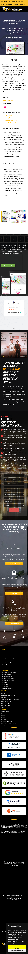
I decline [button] (17, 948)
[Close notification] (25, 3)
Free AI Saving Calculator (6, 688)
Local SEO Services (5, 654)
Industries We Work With (6, 721)
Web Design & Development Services (9, 662)
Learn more (22, 4)
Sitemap (3, 693)
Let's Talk (14, 594)
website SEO (3, 827)
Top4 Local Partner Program (7, 678)
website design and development (12, 826)
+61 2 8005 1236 (14, 865)
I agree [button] (16, 945)
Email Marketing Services (6, 666)
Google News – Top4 (5, 705)
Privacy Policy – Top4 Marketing (8, 723)
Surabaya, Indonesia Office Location (14, 895)
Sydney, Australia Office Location (14, 862)
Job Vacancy (4, 697)
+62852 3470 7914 (14, 899)
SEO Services (4, 652)
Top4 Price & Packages (6, 674)
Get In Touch (8, 266)
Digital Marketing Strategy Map (8, 695)
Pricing (2, 707)
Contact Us (3, 719)
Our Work (3, 715)
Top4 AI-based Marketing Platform (9, 672)
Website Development (11, 120)
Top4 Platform (8, 115)
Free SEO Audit (4, 684)
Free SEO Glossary (5, 682)
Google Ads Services (5, 656)
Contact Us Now (14, 624)
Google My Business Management (8, 658)
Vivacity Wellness (8, 100)
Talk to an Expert (14, 564)
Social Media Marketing (11, 123)
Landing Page (8, 118)
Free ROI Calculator (5, 686)
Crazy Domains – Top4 (6, 701)
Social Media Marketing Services (8, 660)
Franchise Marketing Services (7, 668)
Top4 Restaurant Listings (6, 676)
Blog (2, 713)
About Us (3, 717)
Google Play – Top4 (5, 703)
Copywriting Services (6, 664)
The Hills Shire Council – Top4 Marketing (10, 699)
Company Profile (5, 711)
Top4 (5, 831)
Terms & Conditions (5, 725)
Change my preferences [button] (17, 950)
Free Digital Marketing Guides (7, 680)
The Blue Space (18, 311)
